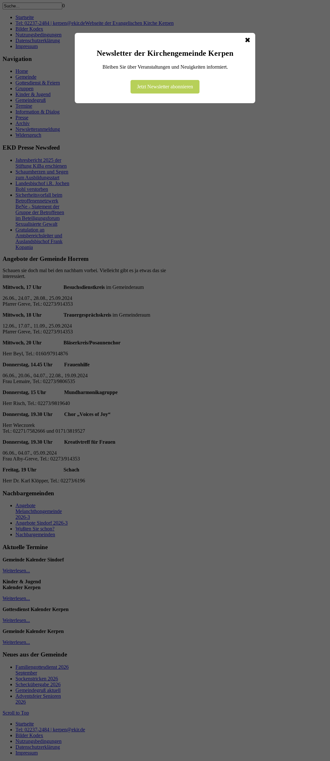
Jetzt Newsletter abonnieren (165, 86)
